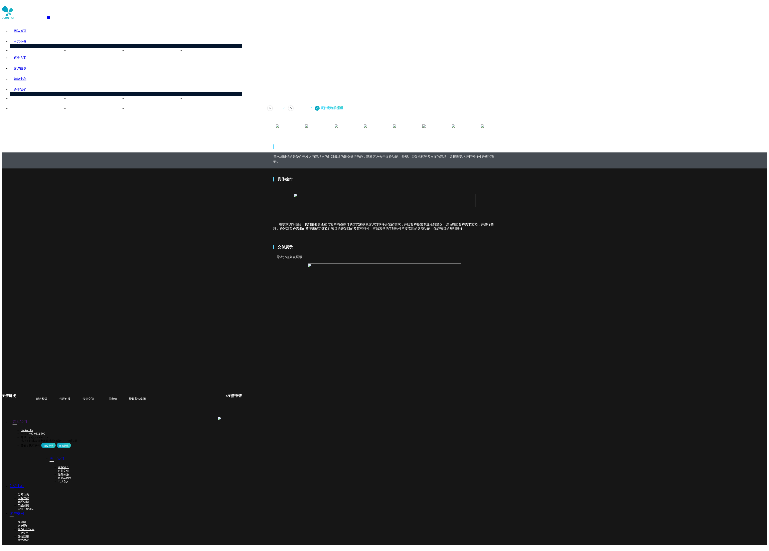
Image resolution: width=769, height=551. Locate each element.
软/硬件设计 (372, 133)
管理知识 (23, 501)
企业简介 (19, 98)
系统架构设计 (342, 133)
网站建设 (23, 540)
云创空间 (88, 398)
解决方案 (20, 57)
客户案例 (20, 68)
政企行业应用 (26, 529)
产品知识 (23, 505)
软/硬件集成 (401, 133)
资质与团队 (65, 478)
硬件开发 (77, 50)
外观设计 (430, 133)
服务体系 (135, 98)
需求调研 (284, 133)
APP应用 (23, 532)
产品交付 (489, 133)
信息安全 (193, 50)
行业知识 (23, 498)
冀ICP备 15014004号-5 (112, 547)
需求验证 (460, 133)
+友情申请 (233, 396)
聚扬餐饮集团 (137, 398)
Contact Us (27, 430)
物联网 (22, 522)
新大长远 (41, 398)
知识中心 (20, 79)
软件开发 (19, 50)
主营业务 (20, 41)
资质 (190, 98)
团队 (16, 108)
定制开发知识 (26, 509)
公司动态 (23, 494)
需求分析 (313, 133)
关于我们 (20, 89)
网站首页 (20, 31)
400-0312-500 (37, 433)
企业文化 (77, 98)
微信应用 (23, 536)
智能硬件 (23, 525)
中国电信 (111, 398)
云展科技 (64, 398)
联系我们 (135, 108)
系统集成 (135, 50)
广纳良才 (77, 108)
